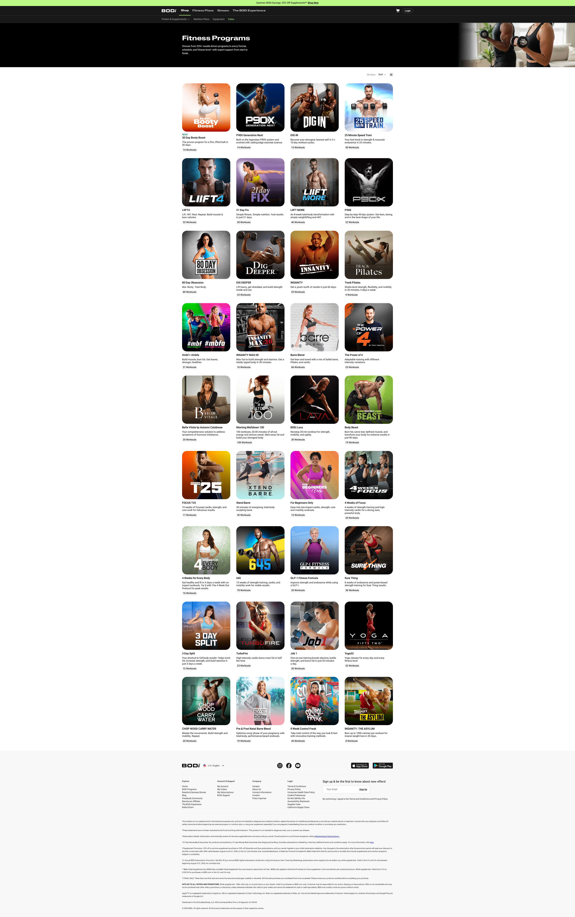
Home (185, 786)
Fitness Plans (203, 10)
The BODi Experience (249, 10)
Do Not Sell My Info (296, 798)
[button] (382, 74)
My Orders (222, 789)
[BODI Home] (169, 10)
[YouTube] (298, 765)
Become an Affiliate (191, 801)
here (372, 842)
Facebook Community (192, 798)
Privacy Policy (294, 789)
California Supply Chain (299, 807)
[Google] (383, 766)
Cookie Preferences (296, 795)
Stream (223, 10)
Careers (255, 786)
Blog (184, 795)
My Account (222, 786)
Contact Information (261, 792)
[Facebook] (289, 765)
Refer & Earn (188, 807)
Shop (185, 10)
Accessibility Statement (299, 801)
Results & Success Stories (194, 792)
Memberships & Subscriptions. (327, 836)
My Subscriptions (225, 792)
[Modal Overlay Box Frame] (347, 792)
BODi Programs (189, 789)
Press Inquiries (259, 798)
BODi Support (223, 795)
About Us (256, 789)
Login (408, 11)
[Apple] (360, 766)
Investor (256, 795)
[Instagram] (280, 765)
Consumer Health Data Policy (301, 792)
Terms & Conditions (297, 786)
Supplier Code (294, 804)
